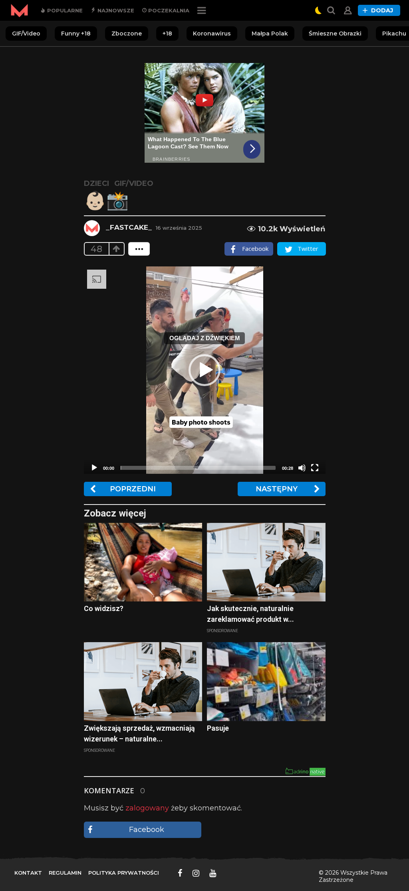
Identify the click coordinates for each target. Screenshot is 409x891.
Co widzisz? (103, 608)
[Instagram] (196, 873)
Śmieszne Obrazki (335, 33)
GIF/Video (26, 33)
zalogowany (147, 808)
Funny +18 (76, 33)
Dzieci (96, 183)
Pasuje (218, 728)
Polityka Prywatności (123, 872)
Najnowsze (115, 10)
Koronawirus (212, 33)
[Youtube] (212, 873)
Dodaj (382, 10)
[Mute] (302, 468)
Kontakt (28, 872)
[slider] (198, 468)
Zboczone (126, 33)
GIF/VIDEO (133, 183)
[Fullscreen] (315, 468)
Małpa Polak (270, 33)
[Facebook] (180, 873)
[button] (204, 370)
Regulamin (65, 872)
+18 (167, 33)
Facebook (146, 829)
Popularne (64, 10)
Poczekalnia (168, 10)
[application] (205, 370)
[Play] (94, 468)
